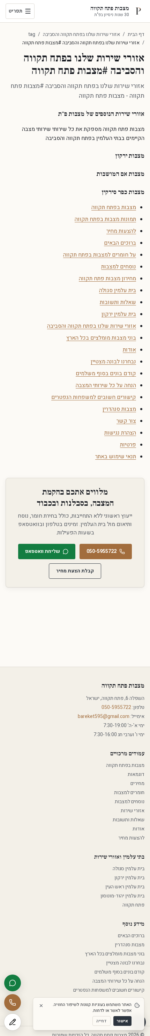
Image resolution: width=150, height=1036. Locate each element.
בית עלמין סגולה (117, 290)
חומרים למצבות (129, 792)
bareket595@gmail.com (103, 716)
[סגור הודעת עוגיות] (41, 1005)
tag (31, 34)
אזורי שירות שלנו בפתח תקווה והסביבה (81, 34)
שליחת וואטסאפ (42, 551)
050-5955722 (102, 551)
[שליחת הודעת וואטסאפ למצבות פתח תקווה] (12, 983)
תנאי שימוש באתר (115, 456)
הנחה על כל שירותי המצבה (106, 385)
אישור (122, 1021)
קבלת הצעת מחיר (75, 571)
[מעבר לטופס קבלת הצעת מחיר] (12, 1022)
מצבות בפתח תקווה (113, 207)
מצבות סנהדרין (119, 409)
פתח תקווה (133, 905)
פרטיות (128, 445)
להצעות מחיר (121, 231)
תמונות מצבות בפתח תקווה (105, 219)
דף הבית (136, 34)
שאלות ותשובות (118, 302)
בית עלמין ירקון (119, 314)
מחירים (137, 783)
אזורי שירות (132, 810)
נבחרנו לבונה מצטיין (113, 361)
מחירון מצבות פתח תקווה (107, 278)
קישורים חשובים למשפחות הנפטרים (93, 397)
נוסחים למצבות (118, 266)
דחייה (101, 1021)
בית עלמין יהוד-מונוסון (122, 896)
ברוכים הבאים (120, 243)
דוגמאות (136, 774)
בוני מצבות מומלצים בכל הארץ (101, 338)
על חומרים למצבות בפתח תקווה (99, 255)
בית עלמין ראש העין (124, 886)
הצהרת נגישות (120, 433)
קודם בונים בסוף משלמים (106, 373)
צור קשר (126, 421)
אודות (129, 350)
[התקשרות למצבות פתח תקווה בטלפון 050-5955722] (12, 1002)
